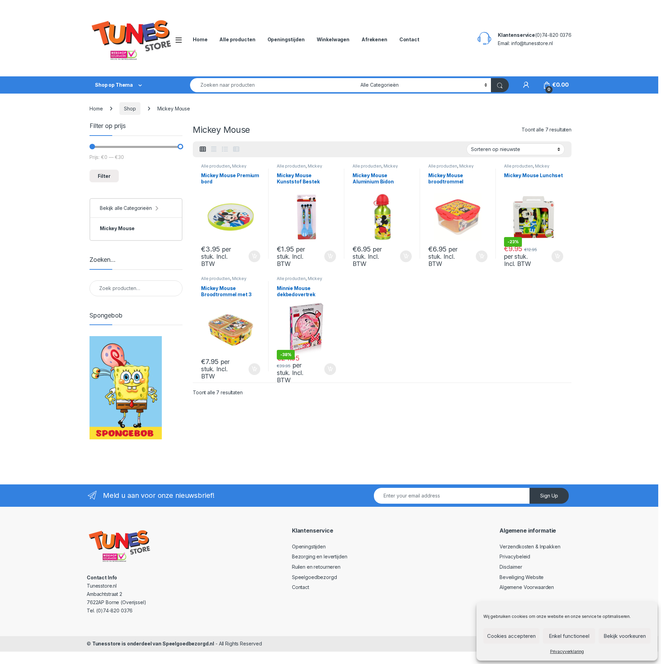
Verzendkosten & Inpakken (530, 546)
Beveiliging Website (522, 577)
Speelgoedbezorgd (314, 577)
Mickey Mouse (117, 228)
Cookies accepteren (511, 636)
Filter (104, 176)
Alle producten (237, 39)
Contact (409, 39)
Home (200, 39)
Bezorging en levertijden (319, 556)
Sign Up (549, 496)
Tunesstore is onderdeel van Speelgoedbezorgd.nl (153, 643)
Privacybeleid (515, 556)
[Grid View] (203, 149)
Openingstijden (286, 39)
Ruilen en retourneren (316, 567)
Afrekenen (374, 39)
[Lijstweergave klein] (236, 149)
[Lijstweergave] (225, 149)
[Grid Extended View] (214, 149)
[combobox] (273, 85)
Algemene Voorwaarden (527, 587)
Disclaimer (511, 567)
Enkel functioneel (569, 636)
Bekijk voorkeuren (625, 636)
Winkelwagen (333, 39)
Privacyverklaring (567, 651)
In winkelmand (247, 256)
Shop (130, 108)
